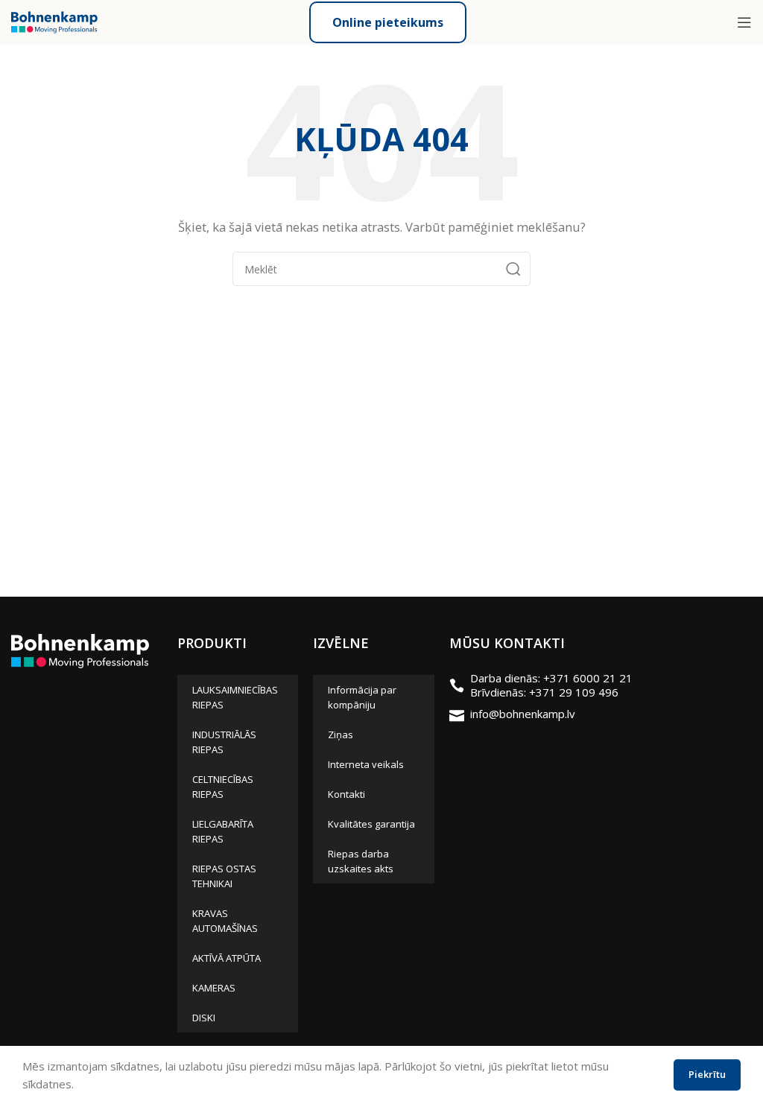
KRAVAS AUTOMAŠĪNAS (225, 921)
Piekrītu (707, 1074)
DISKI (203, 1017)
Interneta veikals (366, 764)
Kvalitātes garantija (371, 824)
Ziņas (340, 734)
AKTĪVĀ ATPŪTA (226, 958)
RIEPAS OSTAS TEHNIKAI (224, 876)
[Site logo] (54, 20)
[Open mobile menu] (744, 22)
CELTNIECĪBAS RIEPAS (222, 787)
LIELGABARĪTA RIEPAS (222, 831)
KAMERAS (213, 987)
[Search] (513, 269)
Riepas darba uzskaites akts (360, 861)
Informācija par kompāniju (362, 697)
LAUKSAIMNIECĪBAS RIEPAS (235, 697)
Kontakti (346, 794)
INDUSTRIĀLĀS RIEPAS (224, 742)
